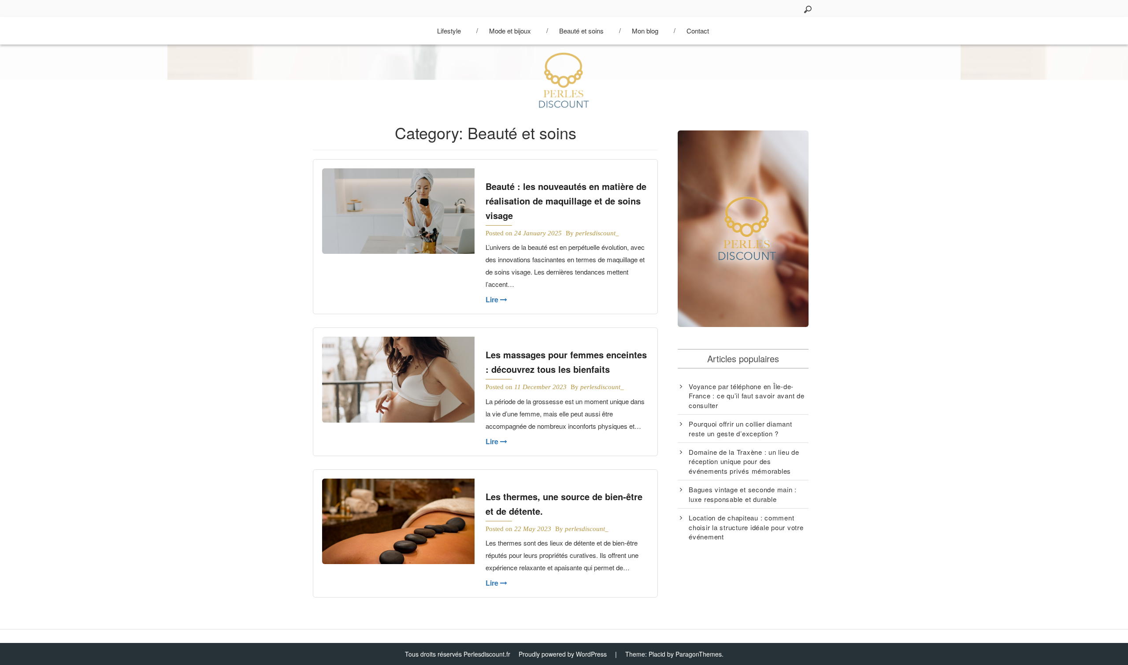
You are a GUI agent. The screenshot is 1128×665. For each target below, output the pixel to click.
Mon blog (645, 30)
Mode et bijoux (510, 30)
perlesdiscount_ (597, 233)
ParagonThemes (698, 654)
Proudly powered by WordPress (563, 654)
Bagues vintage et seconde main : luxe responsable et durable (743, 494)
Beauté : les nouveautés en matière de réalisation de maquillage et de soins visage (566, 201)
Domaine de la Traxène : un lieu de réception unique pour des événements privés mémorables (744, 461)
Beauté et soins (581, 30)
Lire (493, 299)
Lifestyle (449, 30)
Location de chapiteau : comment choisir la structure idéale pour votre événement (746, 527)
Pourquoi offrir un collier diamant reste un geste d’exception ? (740, 428)
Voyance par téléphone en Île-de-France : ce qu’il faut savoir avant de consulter (747, 396)
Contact (697, 30)
